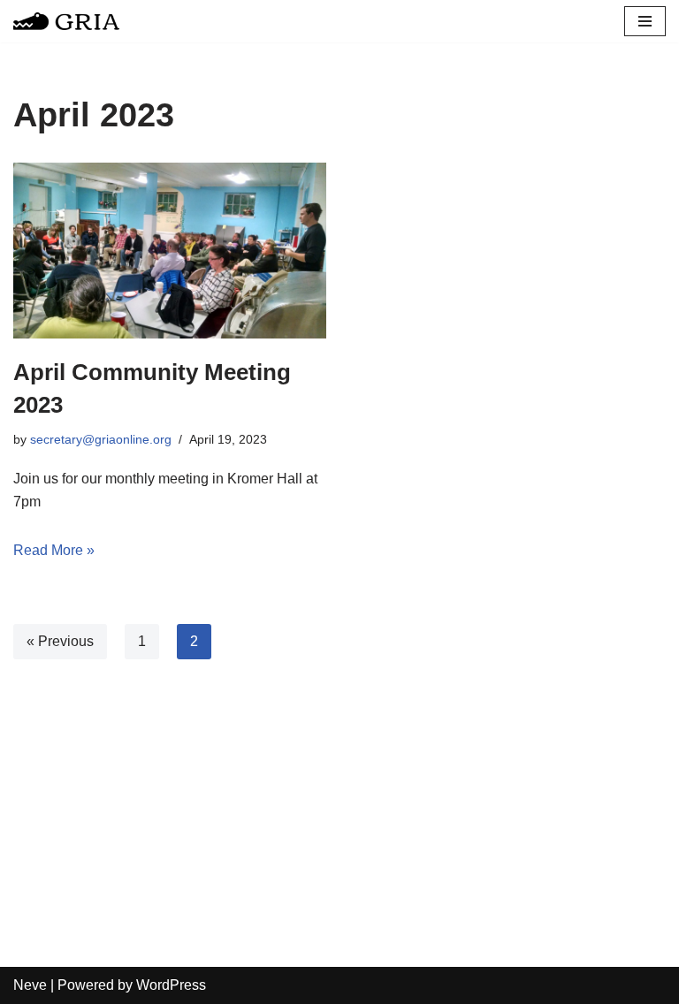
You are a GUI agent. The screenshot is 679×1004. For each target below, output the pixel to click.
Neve (30, 985)
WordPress (171, 985)
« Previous (60, 641)
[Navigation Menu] (645, 21)
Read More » (54, 550)
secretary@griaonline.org (101, 439)
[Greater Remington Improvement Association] (66, 21)
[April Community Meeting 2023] (169, 250)
